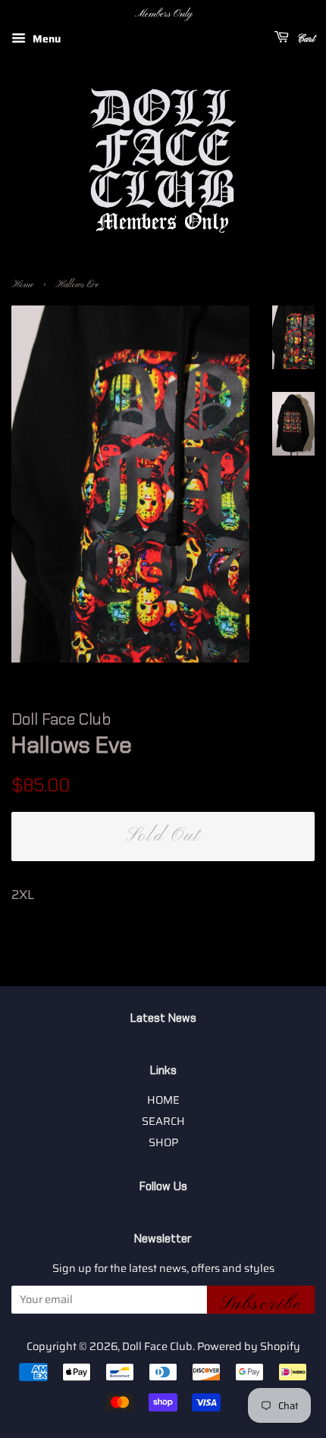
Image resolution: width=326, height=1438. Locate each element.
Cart (305, 39)
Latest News (163, 1018)
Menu (45, 38)
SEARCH (163, 1121)
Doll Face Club (157, 1346)
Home (22, 285)
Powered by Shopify (248, 1346)
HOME (163, 1100)
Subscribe (261, 1303)
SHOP (163, 1142)
